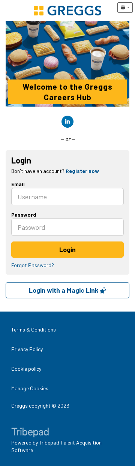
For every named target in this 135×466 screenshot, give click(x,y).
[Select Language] (125, 7)
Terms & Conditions (33, 329)
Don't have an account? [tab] (55, 171)
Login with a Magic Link (64, 290)
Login (67, 249)
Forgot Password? (32, 265)
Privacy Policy (27, 349)
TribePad (30, 433)
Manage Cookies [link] (29, 388)
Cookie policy (26, 368)
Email (18, 184)
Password (23, 214)
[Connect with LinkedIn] (68, 122)
